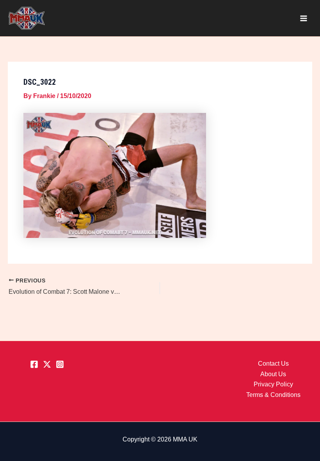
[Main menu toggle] (303, 18)
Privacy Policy (273, 384)
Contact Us (273, 363)
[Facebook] (34, 364)
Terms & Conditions (273, 394)
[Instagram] (60, 364)
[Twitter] (47, 364)
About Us (273, 374)
